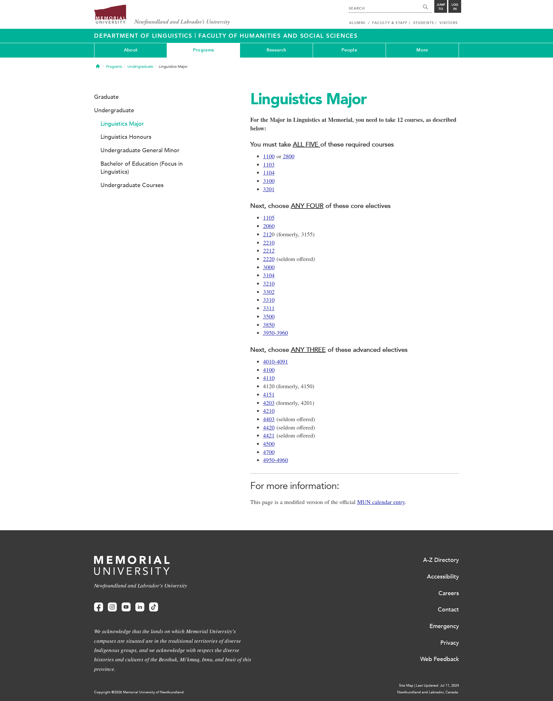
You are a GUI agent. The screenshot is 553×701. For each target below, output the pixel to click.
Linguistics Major (122, 123)
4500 (269, 443)
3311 (269, 308)
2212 (269, 250)
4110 (269, 378)
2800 (288, 156)
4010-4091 (275, 361)
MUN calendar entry (381, 502)
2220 (269, 259)
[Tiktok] (153, 607)
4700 (269, 452)
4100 (269, 370)
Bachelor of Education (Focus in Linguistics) (141, 168)
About (130, 50)
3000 (269, 267)
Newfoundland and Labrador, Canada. (428, 692)
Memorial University (162, 15)
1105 (269, 217)
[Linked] (139, 607)
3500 (269, 316)
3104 (269, 275)
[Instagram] (112, 607)
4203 (269, 402)
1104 (269, 172)
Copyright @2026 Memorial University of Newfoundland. (139, 692)
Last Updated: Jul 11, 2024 (437, 685)
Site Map (406, 685)
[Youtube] (126, 607)
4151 (269, 394)
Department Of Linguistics (144, 35)
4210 (269, 410)
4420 (269, 427)
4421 (269, 435)
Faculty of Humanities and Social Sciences (278, 35)
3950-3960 (275, 332)
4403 (269, 419)
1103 (269, 164)
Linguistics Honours (125, 136)
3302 (269, 291)
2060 (269, 226)
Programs (203, 50)
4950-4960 (275, 460)
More (422, 50)
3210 (269, 283)
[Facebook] (98, 607)
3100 (269, 181)
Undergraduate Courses (132, 185)
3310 (269, 299)
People (349, 50)
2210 (269, 242)
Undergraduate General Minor (140, 150)
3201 (269, 189)
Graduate (106, 96)
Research (276, 50)
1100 (269, 156)
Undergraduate (140, 66)
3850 (269, 324)
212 (267, 234)
